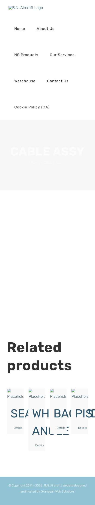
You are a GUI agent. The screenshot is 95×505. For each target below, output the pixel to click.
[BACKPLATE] (58, 394)
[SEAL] (15, 394)
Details (17, 427)
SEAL (25, 413)
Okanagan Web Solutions (57, 491)
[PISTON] (79, 394)
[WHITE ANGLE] (37, 394)
